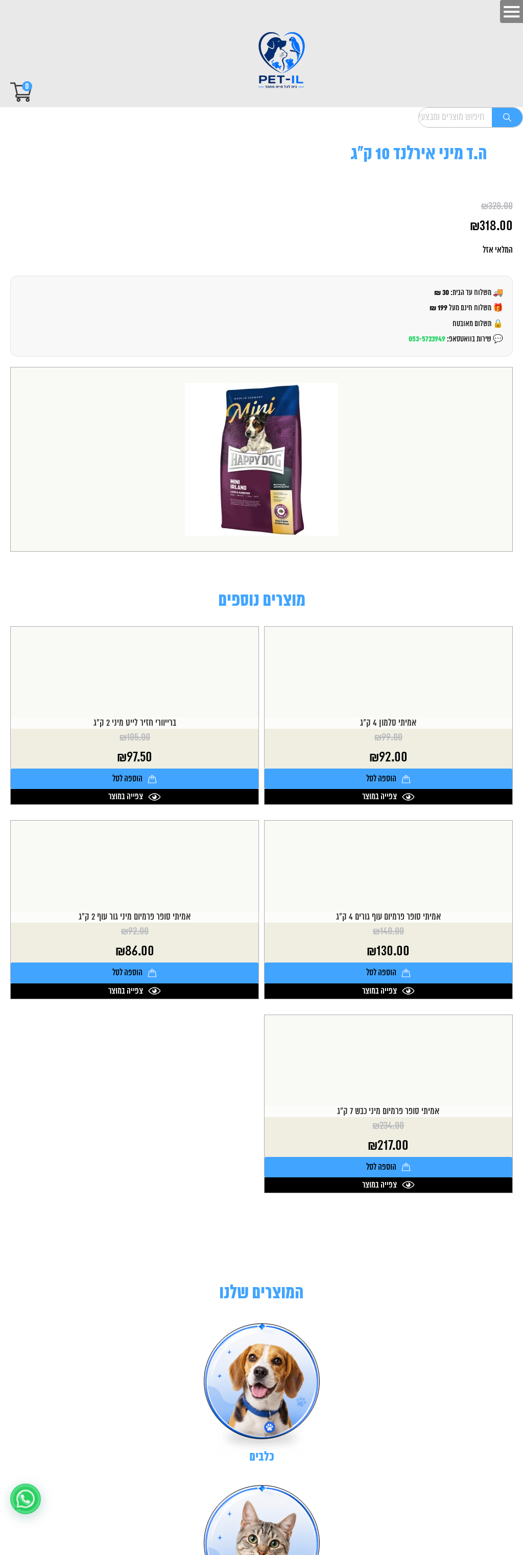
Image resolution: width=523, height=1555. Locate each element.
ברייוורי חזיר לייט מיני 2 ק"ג (134, 723)
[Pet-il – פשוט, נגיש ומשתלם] (273, 61)
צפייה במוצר (379, 797)
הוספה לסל (381, 779)
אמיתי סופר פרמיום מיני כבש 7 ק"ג (388, 1111)
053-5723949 (427, 339)
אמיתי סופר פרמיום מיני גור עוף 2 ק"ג (135, 917)
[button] (25, 1499)
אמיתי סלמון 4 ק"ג (388, 723)
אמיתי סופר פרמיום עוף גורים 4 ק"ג (388, 917)
